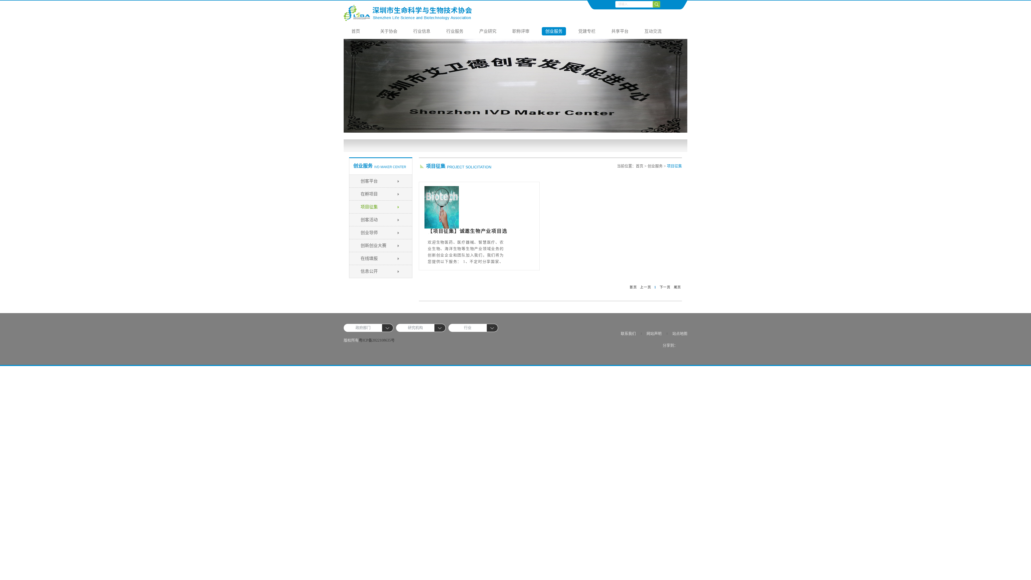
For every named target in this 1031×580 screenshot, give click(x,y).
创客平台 (369, 181)
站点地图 (679, 334)
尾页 (677, 287)
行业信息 (421, 31)
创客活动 (369, 220)
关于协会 (388, 31)
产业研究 (487, 31)
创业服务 (553, 31)
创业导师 (369, 232)
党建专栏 (587, 31)
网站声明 (654, 334)
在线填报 (369, 258)
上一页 (645, 287)
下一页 (665, 287)
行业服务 (454, 31)
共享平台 (620, 31)
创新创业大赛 (373, 245)
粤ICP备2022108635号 (377, 340)
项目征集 (369, 207)
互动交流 (653, 31)
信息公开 (369, 271)
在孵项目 (369, 194)
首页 (355, 31)
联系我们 (628, 334)
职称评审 (520, 31)
